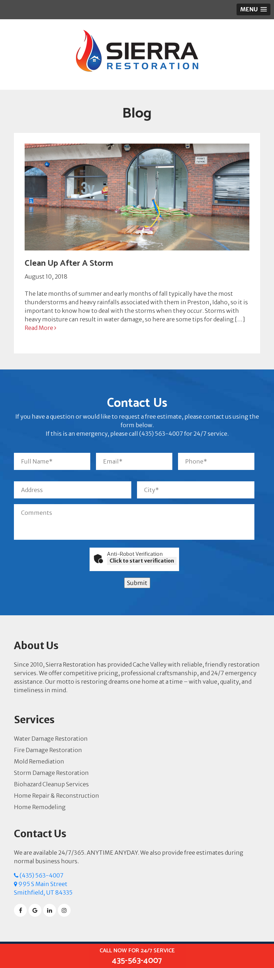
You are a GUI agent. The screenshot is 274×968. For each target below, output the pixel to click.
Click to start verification (142, 561)
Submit (137, 582)
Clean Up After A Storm (69, 263)
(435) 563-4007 (41, 875)
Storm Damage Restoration (51, 772)
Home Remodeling (40, 807)
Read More (39, 327)
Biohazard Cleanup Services (51, 784)
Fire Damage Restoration (48, 750)
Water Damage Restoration (51, 738)
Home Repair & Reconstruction (56, 795)
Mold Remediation (39, 761)
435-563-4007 (137, 956)
